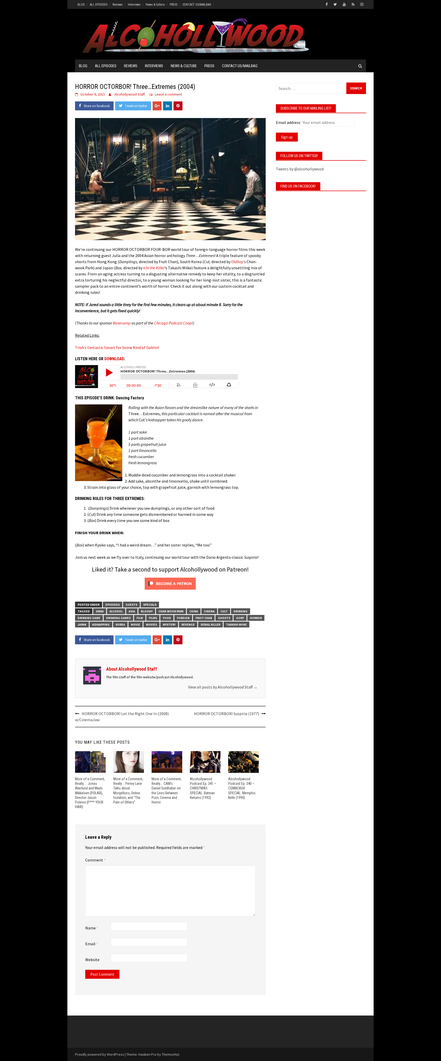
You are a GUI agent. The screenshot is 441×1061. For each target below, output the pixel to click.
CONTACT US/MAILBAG (196, 4)
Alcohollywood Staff (129, 94)
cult (224, 611)
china (193, 611)
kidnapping (101, 624)
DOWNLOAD (114, 358)
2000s (100, 611)
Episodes (112, 605)
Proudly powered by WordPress (99, 1054)
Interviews (134, 4)
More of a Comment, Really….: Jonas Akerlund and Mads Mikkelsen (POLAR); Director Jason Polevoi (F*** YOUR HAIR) (90, 793)
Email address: (288, 122)
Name (91, 927)
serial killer (210, 624)
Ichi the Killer (154, 267)
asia (132, 611)
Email (91, 943)
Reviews (118, 4)
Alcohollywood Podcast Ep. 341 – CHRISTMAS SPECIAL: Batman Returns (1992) (203, 788)
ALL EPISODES (98, 4)
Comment (95, 859)
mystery (169, 624)
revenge (188, 624)
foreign (183, 618)
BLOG (81, 4)
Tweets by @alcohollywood (300, 168)
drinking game (89, 618)
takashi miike (236, 624)
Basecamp (122, 322)
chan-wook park (170, 611)
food (167, 618)
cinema (209, 611)
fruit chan (203, 618)
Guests (131, 605)
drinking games (118, 618)
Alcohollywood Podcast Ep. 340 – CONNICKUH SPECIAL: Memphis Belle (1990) (241, 788)
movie (135, 624)
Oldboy (237, 261)
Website (92, 959)
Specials (149, 605)
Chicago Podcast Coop (173, 322)
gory (240, 618)
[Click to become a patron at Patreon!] (170, 583)
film (140, 618)
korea (120, 624)
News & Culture (155, 4)
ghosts (224, 618)
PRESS (173, 4)
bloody (147, 611)
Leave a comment (168, 94)
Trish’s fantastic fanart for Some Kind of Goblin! (117, 347)
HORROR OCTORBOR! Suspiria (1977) (226, 713)
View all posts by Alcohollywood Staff (223, 687)
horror (256, 618)
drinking (241, 611)
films (153, 618)
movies (151, 624)
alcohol (116, 611)
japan (82, 624)
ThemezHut (170, 1054)
